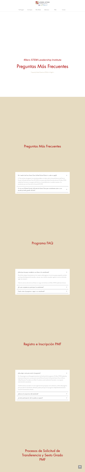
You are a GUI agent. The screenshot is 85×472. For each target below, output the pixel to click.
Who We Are (38, 9)
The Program (21, 9)
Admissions (46, 9)
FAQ (55, 9)
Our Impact (29, 9)
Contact (63, 9)
